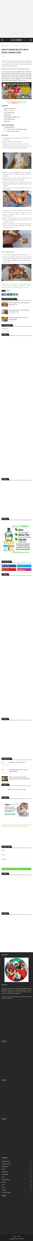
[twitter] (24, 566)
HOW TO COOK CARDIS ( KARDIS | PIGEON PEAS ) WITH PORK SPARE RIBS (19, 777)
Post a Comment (6, 331)
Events (16, 1169)
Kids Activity (16, 1174)
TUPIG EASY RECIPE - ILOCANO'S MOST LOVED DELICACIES (19, 311)
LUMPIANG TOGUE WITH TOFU (17, 762)
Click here (23, 103)
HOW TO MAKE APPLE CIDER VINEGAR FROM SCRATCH (19, 303)
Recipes (6, 45)
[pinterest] (9, 569)
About (19, 1236)
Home (3, 45)
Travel (16, 1187)
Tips (16, 1184)
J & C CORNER (16, 40)
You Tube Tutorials (16, 1192)
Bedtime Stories (16, 1161)
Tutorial (16, 1190)
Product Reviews (16, 1179)
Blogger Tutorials (16, 1164)
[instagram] (24, 569)
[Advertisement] (16, 18)
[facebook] (9, 566)
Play (16, 1177)
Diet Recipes (16, 1166)
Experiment (16, 1171)
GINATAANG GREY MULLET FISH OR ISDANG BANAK (18, 318)
